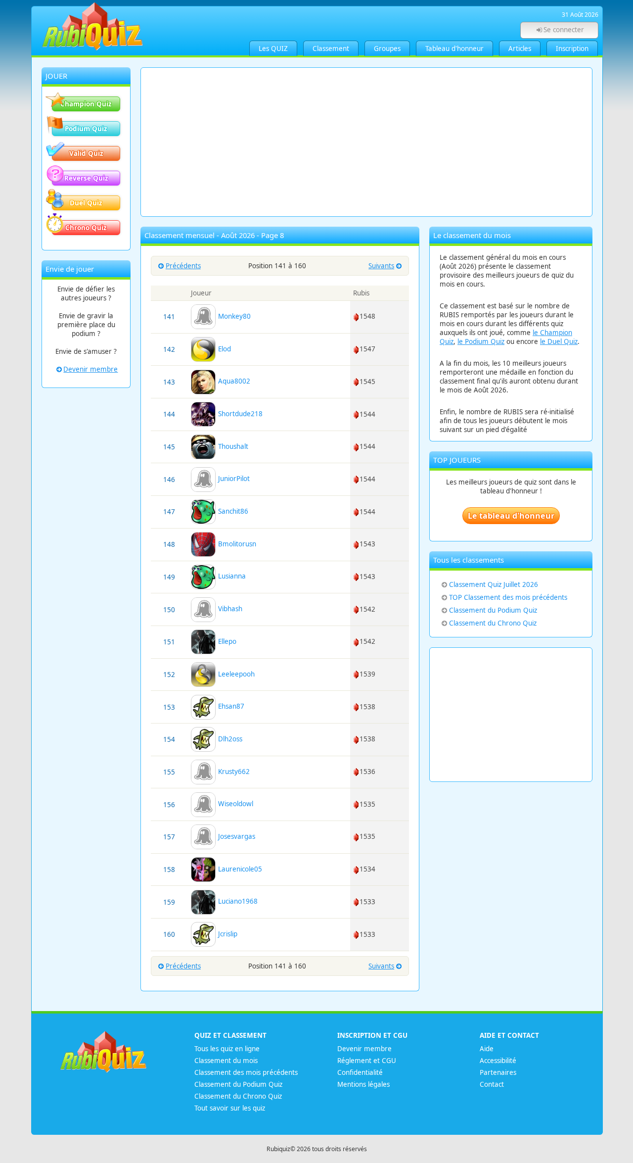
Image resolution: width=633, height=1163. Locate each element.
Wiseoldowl (234, 803)
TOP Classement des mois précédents (508, 597)
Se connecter (563, 29)
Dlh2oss (229, 738)
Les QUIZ (273, 48)
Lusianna (231, 576)
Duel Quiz (86, 202)
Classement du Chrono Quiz (493, 623)
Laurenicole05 (239, 869)
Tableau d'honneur (454, 48)
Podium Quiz (86, 128)
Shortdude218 (239, 413)
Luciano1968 (237, 901)
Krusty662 (233, 771)
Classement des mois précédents (246, 1072)
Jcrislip (226, 933)
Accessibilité (498, 1060)
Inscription (572, 48)
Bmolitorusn (236, 543)
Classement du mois (226, 1060)
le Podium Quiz (480, 341)
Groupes (387, 48)
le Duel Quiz (559, 341)
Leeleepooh (235, 674)
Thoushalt (232, 446)
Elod (223, 348)
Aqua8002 (233, 381)
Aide (487, 1048)
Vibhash (229, 608)
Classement (331, 48)
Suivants (381, 265)
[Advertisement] (366, 142)
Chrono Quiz (86, 227)
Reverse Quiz (86, 178)
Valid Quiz (86, 153)
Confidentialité (360, 1072)
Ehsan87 (230, 706)
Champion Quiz (86, 103)
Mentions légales (363, 1084)
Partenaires (498, 1072)
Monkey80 (233, 316)
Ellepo (226, 641)
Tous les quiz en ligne (227, 1048)
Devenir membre (90, 369)
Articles (519, 48)
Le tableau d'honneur (511, 515)
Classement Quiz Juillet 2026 (493, 584)
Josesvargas (235, 836)
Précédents (183, 265)
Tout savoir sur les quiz (229, 1108)
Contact (492, 1084)
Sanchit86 (232, 511)
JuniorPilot (233, 478)
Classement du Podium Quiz (493, 610)
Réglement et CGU (366, 1060)
